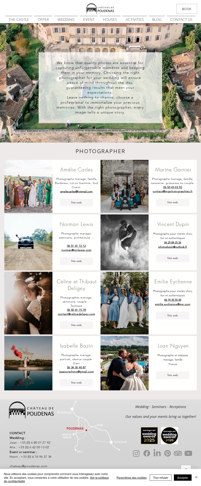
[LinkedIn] (157, 453)
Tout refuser (160, 478)
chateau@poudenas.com (29, 466)
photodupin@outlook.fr (172, 247)
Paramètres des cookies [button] (132, 478)
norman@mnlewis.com (76, 250)
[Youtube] (188, 453)
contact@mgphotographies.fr (173, 191)
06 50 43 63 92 (172, 187)
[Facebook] (146, 453)
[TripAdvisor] (178, 453)
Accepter (182, 478)
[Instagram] (136, 453)
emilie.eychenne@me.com (172, 304)
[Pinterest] (167, 453)
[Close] (196, 477)
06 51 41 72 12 (76, 246)
